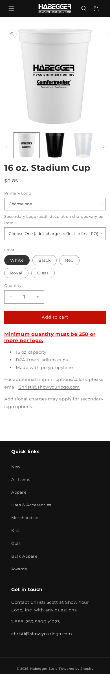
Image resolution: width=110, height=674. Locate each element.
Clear (43, 273)
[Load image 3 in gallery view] (83, 145)
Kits (15, 530)
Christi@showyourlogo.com (49, 387)
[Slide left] (6, 146)
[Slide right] (104, 146)
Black (44, 260)
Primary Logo (17, 193)
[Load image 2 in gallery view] (54, 145)
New (16, 466)
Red (69, 260)
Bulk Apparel (25, 556)
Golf (15, 543)
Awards (19, 568)
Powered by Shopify (76, 669)
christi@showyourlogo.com (41, 633)
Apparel (19, 492)
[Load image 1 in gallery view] (26, 145)
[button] (11, 8)
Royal (16, 273)
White (17, 260)
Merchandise (24, 517)
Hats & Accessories (31, 504)
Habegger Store (44, 669)
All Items (20, 479)
